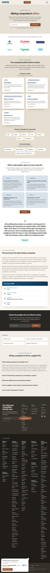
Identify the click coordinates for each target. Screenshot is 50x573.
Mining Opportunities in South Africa (25, 460)
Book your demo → (7, 569)
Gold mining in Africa (13, 343)
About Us (43, 407)
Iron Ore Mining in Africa (24, 509)
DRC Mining (33, 491)
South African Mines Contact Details (15, 535)
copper (4, 276)
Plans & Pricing (34, 411)
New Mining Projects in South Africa (14, 540)
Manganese (29, 138)
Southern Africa (20, 149)
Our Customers (34, 408)
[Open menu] (47, 2)
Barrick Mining (44, 453)
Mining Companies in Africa (44, 481)
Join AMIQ (27, 2)
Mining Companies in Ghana (44, 502)
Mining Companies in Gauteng (44, 497)
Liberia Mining (34, 458)
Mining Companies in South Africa (44, 518)
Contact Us (43, 409)
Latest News (24, 430)
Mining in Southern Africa (24, 448)
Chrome (20, 138)
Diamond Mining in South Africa (14, 458)
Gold (9, 134)
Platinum (40, 134)
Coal (32, 134)
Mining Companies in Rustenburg (44, 513)
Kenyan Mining (34, 474)
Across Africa (9, 149)
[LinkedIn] (42, 416)
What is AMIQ (24, 408)
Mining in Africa (13, 339)
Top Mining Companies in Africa (44, 557)
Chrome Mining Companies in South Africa (44, 468)
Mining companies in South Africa (25, 153)
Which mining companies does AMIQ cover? (15, 362)
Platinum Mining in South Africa (14, 529)
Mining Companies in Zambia (44, 523)
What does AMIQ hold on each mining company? (16, 380)
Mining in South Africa (37, 343)
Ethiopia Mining (34, 476)
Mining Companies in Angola (44, 486)
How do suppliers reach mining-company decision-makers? (20, 385)
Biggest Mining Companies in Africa (44, 457)
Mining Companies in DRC (44, 491)
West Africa (31, 149)
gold (43, 274)
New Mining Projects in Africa (4, 458)
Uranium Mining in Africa (24, 503)
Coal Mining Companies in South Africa (44, 462)
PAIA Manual (32, 565)
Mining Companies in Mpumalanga (44, 507)
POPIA (37, 565)
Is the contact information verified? (13, 390)
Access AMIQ (35, 24)
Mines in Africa (5, 448)
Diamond (25, 134)
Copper (16, 134)
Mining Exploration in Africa (5, 452)
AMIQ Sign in (34, 413)
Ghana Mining (34, 448)
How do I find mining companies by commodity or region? (19, 375)
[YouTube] (45, 416)
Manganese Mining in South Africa (14, 471)
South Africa (41, 149)
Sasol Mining (43, 546)
